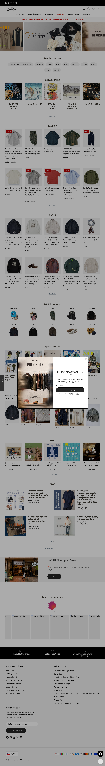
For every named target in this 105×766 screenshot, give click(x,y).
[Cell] (86, 358)
